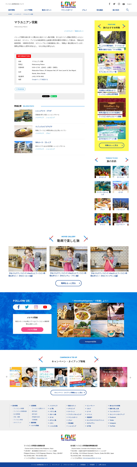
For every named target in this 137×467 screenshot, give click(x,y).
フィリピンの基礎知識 (20, 411)
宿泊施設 (100, 10)
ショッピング (50, 117)
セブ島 (52, 408)
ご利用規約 (83, 464)
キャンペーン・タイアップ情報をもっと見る (68, 392)
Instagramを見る (90, 341)
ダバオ (52, 417)
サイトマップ (55, 464)
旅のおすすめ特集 (115, 405)
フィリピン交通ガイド (38, 408)
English (129, 4)
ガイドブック (17, 422)
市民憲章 (92, 464)
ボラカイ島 (53, 420)
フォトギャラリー (115, 411)
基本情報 (11, 10)
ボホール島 (53, 414)
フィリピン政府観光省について (15, 4)
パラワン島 (53, 411)
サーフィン (71, 411)
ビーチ (89, 411)
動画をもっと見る (68, 283)
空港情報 (34, 419)
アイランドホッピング (74, 414)
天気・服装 (17, 417)
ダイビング (71, 408)
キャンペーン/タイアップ (117, 414)
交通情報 (33, 405)
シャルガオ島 (53, 426)
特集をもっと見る (111, 145)
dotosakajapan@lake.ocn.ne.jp (92, 458)
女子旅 (89, 426)
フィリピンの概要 (19, 408)
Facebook (113, 417)
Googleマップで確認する (40, 79)
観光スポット (47, 10)
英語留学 (89, 417)
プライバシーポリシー (69, 464)
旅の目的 (116, 10)
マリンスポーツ (67, 10)
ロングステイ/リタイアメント (95, 420)
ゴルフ (89, 408)
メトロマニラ (68, 31)
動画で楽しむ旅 (114, 408)
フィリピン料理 (18, 419)
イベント (89, 414)
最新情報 (33, 422)
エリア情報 (28, 10)
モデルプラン (91, 423)
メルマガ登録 (32, 329)
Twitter (112, 420)
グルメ (84, 10)
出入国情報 (17, 414)
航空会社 (34, 411)
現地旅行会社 (36, 417)
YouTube (112, 426)
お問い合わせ (102, 464)
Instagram (113, 423)
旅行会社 (34, 414)
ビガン (52, 423)
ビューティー (91, 405)
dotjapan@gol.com (41, 458)
